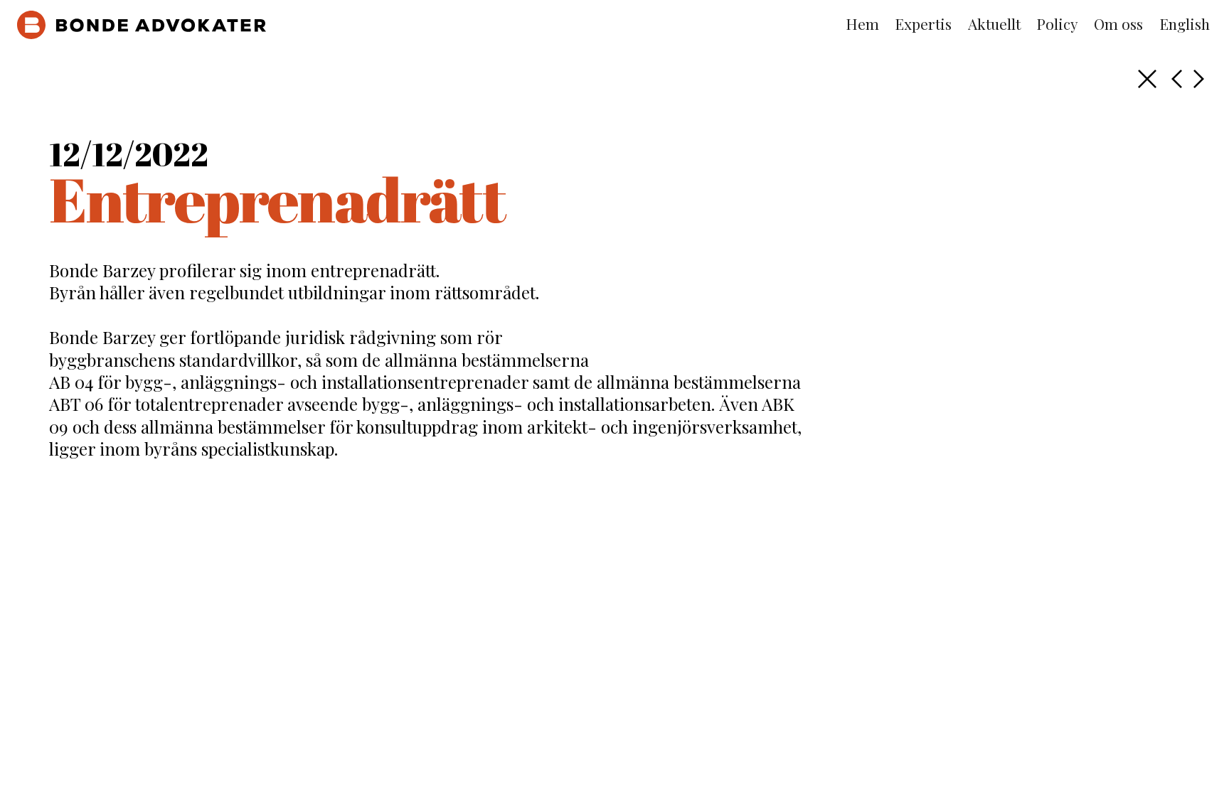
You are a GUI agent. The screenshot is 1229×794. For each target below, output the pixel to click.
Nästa (1176, 79)
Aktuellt (994, 23)
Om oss (1118, 23)
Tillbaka (1147, 79)
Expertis (923, 23)
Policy (1057, 23)
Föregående (1198, 79)
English (1184, 23)
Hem (862, 23)
